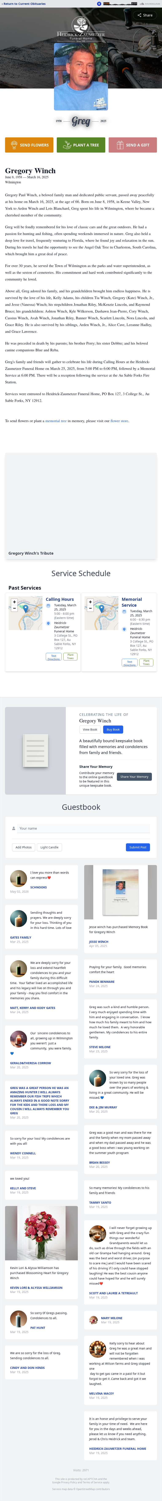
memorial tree (56, 420)
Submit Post (138, 847)
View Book (90, 729)
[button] (25, 609)
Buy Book (113, 729)
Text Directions (54, 657)
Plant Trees (70, 656)
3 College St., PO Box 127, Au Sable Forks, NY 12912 (65, 641)
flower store (119, 420)
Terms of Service (92, 1482)
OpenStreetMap (85, 1489)
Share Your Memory (134, 777)
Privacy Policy (69, 1482)
